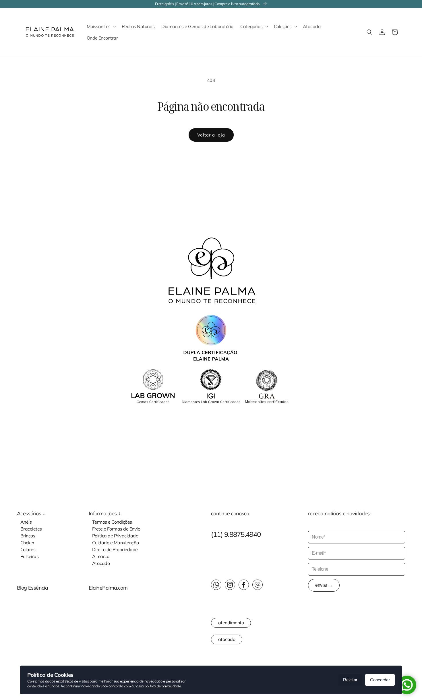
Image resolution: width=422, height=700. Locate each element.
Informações (103, 513)
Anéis (26, 521)
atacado (226, 639)
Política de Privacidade (115, 535)
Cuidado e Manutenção (115, 542)
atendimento (231, 622)
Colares (27, 549)
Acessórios (29, 513)
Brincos (27, 535)
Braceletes (31, 528)
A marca (100, 556)
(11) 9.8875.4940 (236, 534)
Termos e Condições (112, 521)
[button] (100, 26)
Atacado (101, 563)
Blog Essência (32, 587)
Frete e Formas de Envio (116, 528)
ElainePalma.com (108, 587)
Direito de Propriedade (115, 549)
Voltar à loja (211, 135)
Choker (27, 542)
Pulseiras (29, 556)
